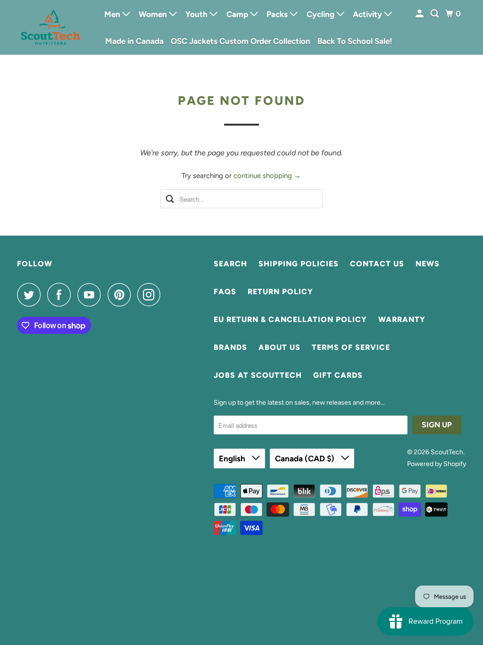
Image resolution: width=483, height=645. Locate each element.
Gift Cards (338, 375)
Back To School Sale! (354, 41)
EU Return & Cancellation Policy (290, 319)
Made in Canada (134, 41)
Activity (368, 14)
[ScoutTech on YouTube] (91, 294)
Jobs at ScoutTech (258, 375)
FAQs (225, 291)
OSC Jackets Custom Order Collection (240, 41)
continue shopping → (267, 175)
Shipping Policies (298, 263)
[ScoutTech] (50, 27)
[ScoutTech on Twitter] (31, 294)
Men (113, 14)
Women (154, 14)
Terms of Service (351, 347)
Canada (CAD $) (305, 458)
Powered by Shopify (436, 464)
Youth (197, 14)
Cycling (321, 14)
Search (230, 263)
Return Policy (280, 291)
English (233, 458)
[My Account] (420, 14)
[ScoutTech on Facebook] (61, 294)
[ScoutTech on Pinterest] (121, 294)
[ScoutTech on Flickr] (169, 294)
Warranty (401, 319)
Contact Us (377, 263)
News (428, 263)
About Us (279, 347)
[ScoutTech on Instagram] (151, 294)
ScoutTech (447, 452)
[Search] (435, 14)
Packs (278, 14)
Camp (238, 14)
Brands (230, 347)
